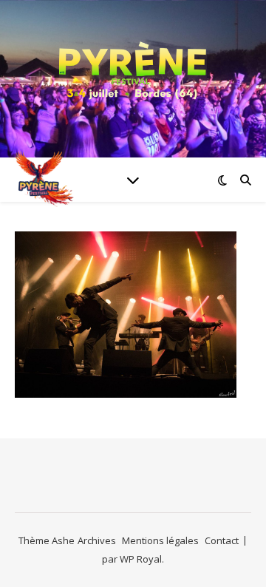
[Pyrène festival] (133, 70)
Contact (222, 540)
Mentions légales (160, 540)
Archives (97, 540)
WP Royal (141, 559)
